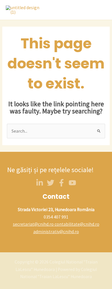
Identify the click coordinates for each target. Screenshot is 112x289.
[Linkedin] (39, 182)
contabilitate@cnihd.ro (77, 224)
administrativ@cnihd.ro (56, 231)
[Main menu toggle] (100, 10)
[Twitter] (50, 182)
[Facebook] (61, 182)
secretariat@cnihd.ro (33, 224)
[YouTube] (72, 182)
